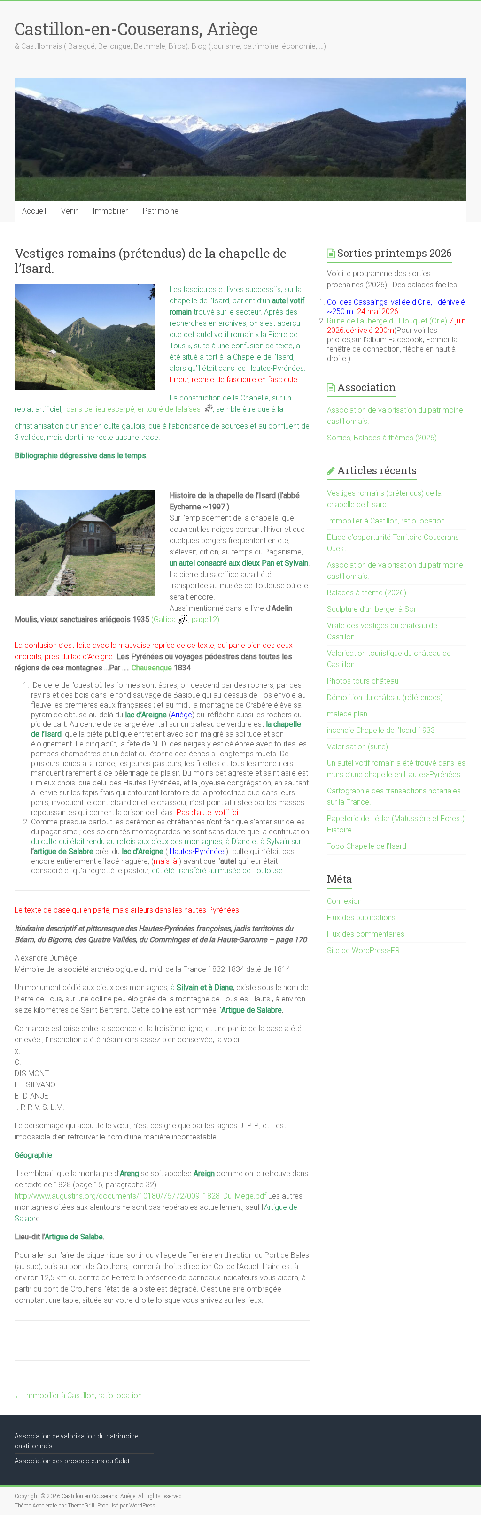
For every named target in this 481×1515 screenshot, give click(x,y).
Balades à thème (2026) (366, 592)
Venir (69, 211)
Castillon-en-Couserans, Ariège (136, 28)
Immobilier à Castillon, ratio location (78, 1395)
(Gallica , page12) (185, 619)
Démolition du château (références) (385, 697)
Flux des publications (361, 917)
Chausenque (152, 667)
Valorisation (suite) (357, 746)
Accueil (34, 211)
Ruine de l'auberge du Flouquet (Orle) (387, 320)
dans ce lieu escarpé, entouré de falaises (135, 409)
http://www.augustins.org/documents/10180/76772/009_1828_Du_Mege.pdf (140, 1196)
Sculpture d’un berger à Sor (371, 609)
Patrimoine (160, 211)
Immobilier (110, 211)
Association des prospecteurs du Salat (72, 1461)
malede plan (347, 713)
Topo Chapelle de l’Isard (366, 846)
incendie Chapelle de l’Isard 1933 (381, 730)
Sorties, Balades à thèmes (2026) (382, 437)
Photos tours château (362, 681)
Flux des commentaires (365, 934)
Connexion (344, 901)
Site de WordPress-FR (363, 950)
